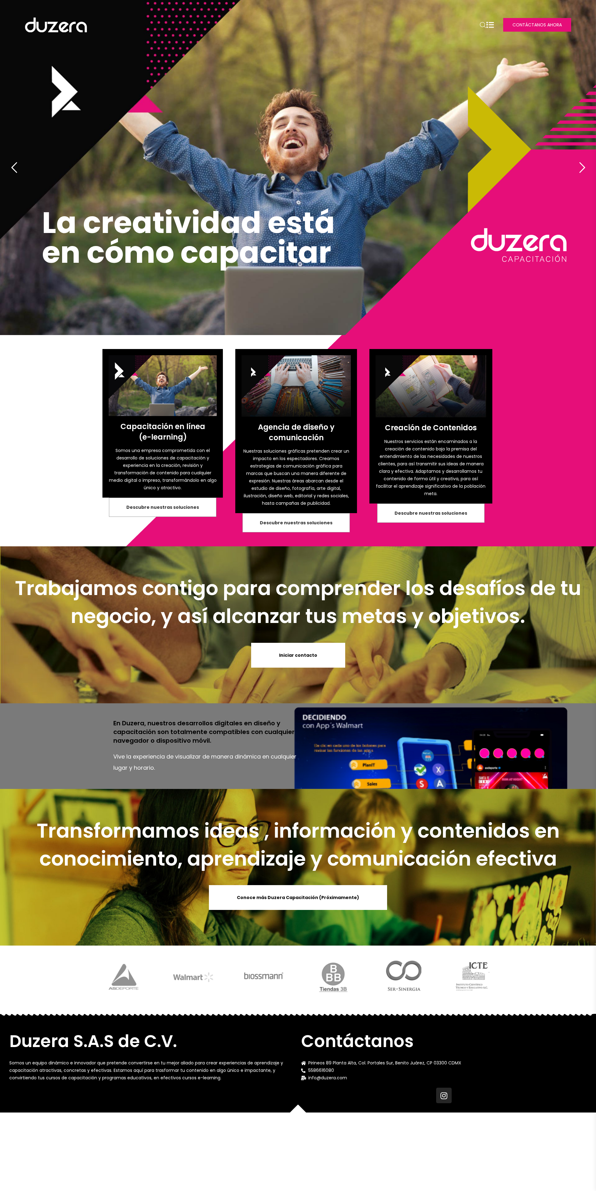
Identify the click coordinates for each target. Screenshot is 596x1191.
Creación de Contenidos (431, 428)
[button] (162, 507)
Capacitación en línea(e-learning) (162, 431)
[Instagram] (444, 1095)
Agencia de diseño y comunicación (296, 432)
